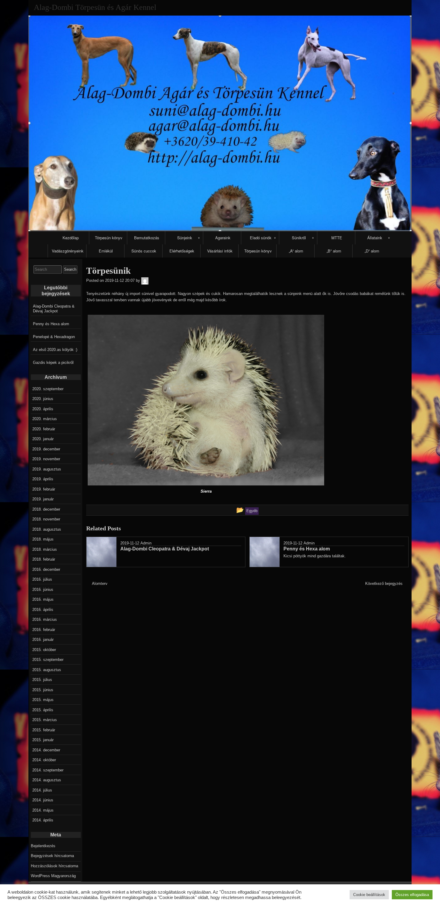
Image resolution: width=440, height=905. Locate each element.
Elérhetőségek (181, 251)
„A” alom (296, 251)
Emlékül (106, 251)
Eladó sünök (260, 237)
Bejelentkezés (43, 846)
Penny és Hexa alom (51, 324)
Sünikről (299, 237)
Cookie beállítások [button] (369, 894)
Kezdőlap (71, 237)
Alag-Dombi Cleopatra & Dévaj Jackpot (54, 308)
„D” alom (372, 251)
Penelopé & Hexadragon (54, 337)
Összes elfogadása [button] (412, 894)
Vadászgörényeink (68, 251)
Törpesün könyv (108, 237)
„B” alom (334, 251)
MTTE (336, 237)
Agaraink (222, 237)
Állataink (374, 237)
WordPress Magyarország (53, 876)
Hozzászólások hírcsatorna (54, 866)
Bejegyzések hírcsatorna (52, 855)
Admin (145, 543)
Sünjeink (184, 237)
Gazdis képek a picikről (53, 362)
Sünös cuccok (143, 251)
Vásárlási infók (220, 251)
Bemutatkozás (146, 237)
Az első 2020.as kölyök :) (55, 349)
